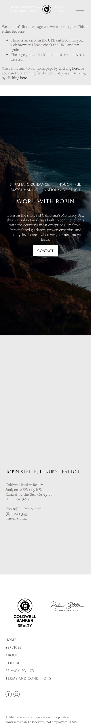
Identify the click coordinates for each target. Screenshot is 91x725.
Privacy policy (20, 671)
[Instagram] (16, 694)
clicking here (69, 68)
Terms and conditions (28, 678)
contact (14, 663)
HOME (11, 640)
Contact (45, 251)
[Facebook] (9, 694)
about (12, 655)
